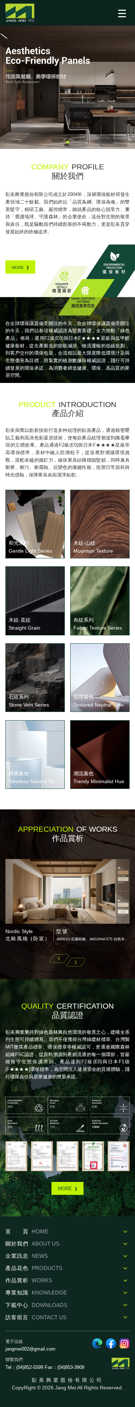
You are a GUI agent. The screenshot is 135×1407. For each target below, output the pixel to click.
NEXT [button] (76, 962)
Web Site (97, 1343)
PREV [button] (59, 958)
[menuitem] (67, 1231)
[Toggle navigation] (122, 13)
